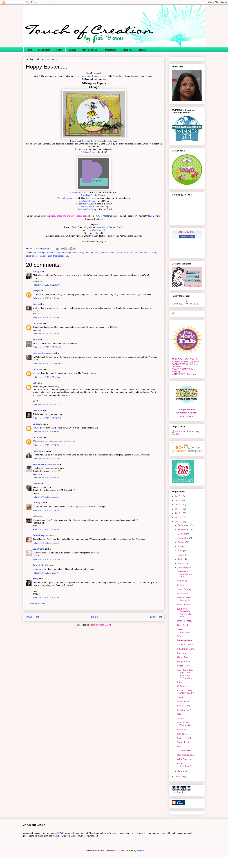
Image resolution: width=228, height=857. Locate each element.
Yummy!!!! (182, 580)
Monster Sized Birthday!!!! (184, 599)
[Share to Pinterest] (74, 248)
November (183, 529)
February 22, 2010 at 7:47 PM (46, 510)
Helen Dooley (39, 451)
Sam (35, 304)
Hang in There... (185, 620)
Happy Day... (183, 657)
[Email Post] (57, 248)
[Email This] (62, 248)
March (181, 563)
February (182, 567)
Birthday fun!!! (184, 710)
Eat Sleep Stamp (88, 152)
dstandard (37, 410)
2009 (178, 776)
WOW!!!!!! (182, 729)
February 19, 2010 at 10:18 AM (47, 363)
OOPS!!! (181, 718)
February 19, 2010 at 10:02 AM (47, 347)
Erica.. (180, 682)
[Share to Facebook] (71, 248)
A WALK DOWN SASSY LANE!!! (185, 691)
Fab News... (183, 653)
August (181, 542)
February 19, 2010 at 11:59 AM (46, 405)
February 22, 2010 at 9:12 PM (46, 529)
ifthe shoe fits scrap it (140, 252)
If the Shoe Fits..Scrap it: (87, 209)
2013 (178, 509)
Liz (34, 383)
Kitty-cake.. (182, 734)
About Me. (127, 50)
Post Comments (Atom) (100, 625)
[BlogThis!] (65, 248)
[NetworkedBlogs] (187, 232)
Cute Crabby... (184, 625)
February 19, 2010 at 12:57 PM (47, 418)
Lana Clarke (38, 549)
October (182, 534)
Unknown (37, 323)
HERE (151, 216)
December (183, 525)
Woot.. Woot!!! (184, 604)
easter (104, 252)
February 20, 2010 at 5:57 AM (46, 478)
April (180, 559)
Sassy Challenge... (184, 630)
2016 (178, 496)
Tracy (35, 578)
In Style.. (181, 585)
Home (29, 50)
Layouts (72, 50)
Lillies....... (182, 714)
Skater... (181, 636)
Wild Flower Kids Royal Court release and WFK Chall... (185, 674)
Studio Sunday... (185, 589)
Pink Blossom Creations (44, 464)
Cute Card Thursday (87, 201)
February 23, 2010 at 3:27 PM (46, 573)
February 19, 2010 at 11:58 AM (46, 377)
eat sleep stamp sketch (118, 252)
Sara (35, 339)
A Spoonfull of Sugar (85, 204)
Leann (36, 483)
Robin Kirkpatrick (41, 535)
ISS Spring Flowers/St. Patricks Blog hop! (184, 613)
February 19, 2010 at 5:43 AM (46, 317)
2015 (178, 500)
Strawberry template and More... (184, 574)
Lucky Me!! (182, 593)
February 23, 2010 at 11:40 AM (46, 559)
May (180, 555)
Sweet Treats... (184, 701)
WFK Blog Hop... (185, 759)
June (180, 550)
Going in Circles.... (186, 644)
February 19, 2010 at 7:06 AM (46, 334)
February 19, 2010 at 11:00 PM (46, 458)
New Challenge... (185, 755)
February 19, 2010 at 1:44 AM (46, 298)
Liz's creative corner (42, 353)
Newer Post (32, 617)
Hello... (180, 746)
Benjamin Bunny (88, 141)
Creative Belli (76, 192)
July (180, 546)
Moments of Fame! (90, 50)
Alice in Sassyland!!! (184, 764)
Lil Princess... (183, 686)
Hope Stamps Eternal (105, 227)
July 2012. (193, 303)
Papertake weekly (65, 198)
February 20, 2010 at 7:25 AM (46, 497)
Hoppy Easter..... (185, 661)
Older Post (156, 617)
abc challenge (39, 252)
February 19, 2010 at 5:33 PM (46, 432)
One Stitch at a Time (89, 206)
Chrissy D (37, 503)
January (182, 771)
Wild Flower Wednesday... (185, 723)
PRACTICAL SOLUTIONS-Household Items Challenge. (185, 360)
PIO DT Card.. (184, 705)
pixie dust (47, 256)
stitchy (36, 271)
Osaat (153, 252)
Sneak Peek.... (184, 665)
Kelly (35, 516)
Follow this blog (187, 237)
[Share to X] (68, 248)
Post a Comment (37, 603)
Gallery (59, 50)
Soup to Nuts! (187, 416)
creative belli (77, 252)
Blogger (140, 851)
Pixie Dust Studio (89, 195)
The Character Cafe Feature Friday (89, 76)
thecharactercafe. (61, 256)
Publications (110, 50)
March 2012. (178, 303)
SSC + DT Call (184, 738)
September (183, 538)
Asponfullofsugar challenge (59, 252)
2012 (178, 513)
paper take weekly (34, 256)
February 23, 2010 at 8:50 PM (46, 597)
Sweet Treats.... (184, 742)
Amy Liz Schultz (41, 565)
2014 (178, 504)
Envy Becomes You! (186, 412)
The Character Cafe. (97, 230)
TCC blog (100, 215)
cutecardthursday (92, 252)
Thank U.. (182, 697)
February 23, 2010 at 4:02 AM (46, 543)
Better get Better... (186, 640)
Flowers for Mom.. (186, 649)
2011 (177, 517)
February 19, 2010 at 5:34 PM (46, 445)
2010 (178, 521)
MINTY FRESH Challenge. (185, 374)
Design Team (44, 50)
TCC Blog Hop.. (184, 750)
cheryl (36, 290)
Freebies (142, 50)
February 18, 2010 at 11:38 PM (46, 285)
